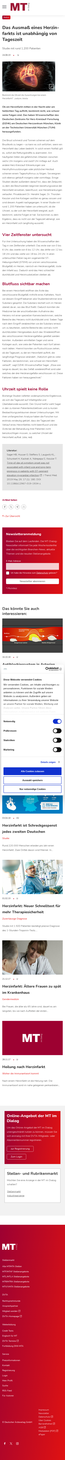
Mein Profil (7, 1380)
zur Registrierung (20, 1148)
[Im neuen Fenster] (11, 1443)
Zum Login (16, 1156)
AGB (41, 1427)
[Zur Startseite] (20, 7)
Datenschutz (42, 572)
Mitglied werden (10, 1311)
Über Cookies (45, 1420)
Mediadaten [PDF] (47, 1431)
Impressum (44, 1409)
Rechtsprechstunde (11, 1301)
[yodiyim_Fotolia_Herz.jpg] (28, 76)
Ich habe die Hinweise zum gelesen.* (34, 572)
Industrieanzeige (15, 1195)
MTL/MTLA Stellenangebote (15, 1276)
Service (5, 1354)
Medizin (6, 17)
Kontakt (6, 1365)
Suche (5, 1385)
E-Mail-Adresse (13, 560)
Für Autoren (8, 1395)
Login (5, 1375)
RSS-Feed (7, 1390)
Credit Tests (7, 1330)
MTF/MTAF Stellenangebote (15, 1271)
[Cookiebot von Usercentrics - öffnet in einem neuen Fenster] (48, 669)
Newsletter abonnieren (32, 581)
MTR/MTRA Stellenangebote (15, 1281)
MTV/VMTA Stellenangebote (15, 1286)
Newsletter (44, 1413)
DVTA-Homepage (10, 1316)
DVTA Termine (9, 1341)
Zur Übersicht (12, 516)
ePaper (42, 1434)
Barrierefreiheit (45, 1423)
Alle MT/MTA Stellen (12, 1266)
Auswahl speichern (32, 780)
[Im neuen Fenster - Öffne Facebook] (4, 1443)
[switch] (54, 730)
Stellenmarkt (14, 1191)
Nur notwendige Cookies (33, 789)
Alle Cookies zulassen (32, 771)
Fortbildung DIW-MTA (12, 1346)
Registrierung (8, 1370)
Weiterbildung (9, 1324)
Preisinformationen (11, 1360)
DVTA (5, 1294)
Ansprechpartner (10, 1306)
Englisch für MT (9, 1335)
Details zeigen (48, 762)
